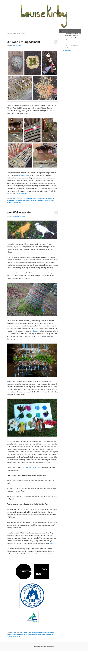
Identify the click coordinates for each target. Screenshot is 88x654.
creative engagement (43, 198)
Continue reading (22, 193)
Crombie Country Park (29, 467)
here (51, 543)
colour (47, 632)
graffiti (52, 198)
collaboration (40, 632)
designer (9, 634)
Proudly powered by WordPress (44, 646)
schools (33, 200)
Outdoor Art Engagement (23, 42)
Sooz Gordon (23, 175)
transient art (40, 200)
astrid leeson (32, 632)
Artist (34, 198)
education (16, 634)
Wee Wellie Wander (19, 212)
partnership (35, 634)
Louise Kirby (10, 200)
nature (30, 634)
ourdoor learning (20, 200)
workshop (48, 200)
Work (14, 198)
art (22, 198)
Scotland (48, 634)
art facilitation (28, 198)
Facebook (68, 50)
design (51, 632)
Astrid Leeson (34, 331)
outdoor (28, 200)
